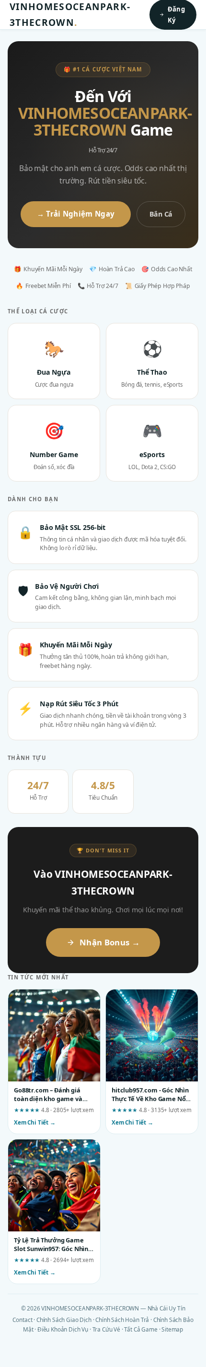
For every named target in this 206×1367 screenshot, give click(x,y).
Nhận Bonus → (110, 942)
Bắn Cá (160, 213)
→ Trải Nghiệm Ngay (75, 213)
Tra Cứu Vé (106, 1329)
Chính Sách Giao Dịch (64, 1319)
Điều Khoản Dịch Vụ (62, 1329)
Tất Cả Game (140, 1329)
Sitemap (172, 1329)
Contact (22, 1319)
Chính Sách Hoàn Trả (122, 1319)
